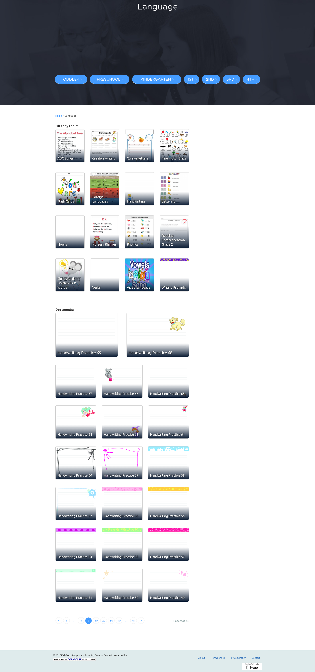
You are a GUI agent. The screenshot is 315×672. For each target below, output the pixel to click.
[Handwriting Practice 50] (122, 585)
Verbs (96, 287)
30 (111, 620)
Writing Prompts (174, 287)
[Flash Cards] (70, 188)
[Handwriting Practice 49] (168, 585)
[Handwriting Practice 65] (168, 381)
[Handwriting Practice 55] (168, 503)
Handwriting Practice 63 (121, 434)
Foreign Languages (100, 199)
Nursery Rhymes (104, 244)
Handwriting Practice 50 (121, 597)
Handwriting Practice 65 (167, 393)
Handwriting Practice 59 (121, 475)
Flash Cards (65, 201)
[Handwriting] (139, 188)
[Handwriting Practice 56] (122, 503)
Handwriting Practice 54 (74, 557)
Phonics (132, 244)
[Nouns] (70, 231)
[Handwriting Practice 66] (122, 381)
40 (119, 620)
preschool (108, 79)
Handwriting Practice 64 (74, 434)
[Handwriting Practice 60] (75, 462)
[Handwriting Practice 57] (75, 503)
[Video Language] (139, 275)
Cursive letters (137, 158)
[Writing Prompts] (174, 275)
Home (58, 115)
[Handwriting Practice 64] (75, 422)
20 (103, 620)
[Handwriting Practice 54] (75, 544)
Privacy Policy (238, 658)
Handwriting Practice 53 (121, 557)
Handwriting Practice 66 (121, 393)
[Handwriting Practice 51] (75, 585)
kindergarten (156, 79)
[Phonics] (139, 231)
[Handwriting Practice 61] (168, 422)
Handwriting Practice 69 (79, 352)
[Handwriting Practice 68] (158, 335)
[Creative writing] (104, 145)
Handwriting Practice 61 (167, 434)
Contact (256, 658)
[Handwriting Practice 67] (75, 381)
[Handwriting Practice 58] (168, 462)
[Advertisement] (157, 44)
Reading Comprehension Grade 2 (173, 240)
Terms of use (218, 658)
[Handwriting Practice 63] (122, 422)
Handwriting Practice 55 (167, 516)
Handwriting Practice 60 (74, 475)
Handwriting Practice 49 (167, 597)
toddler (70, 79)
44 (133, 620)
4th (250, 79)
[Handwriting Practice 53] (122, 544)
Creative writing (103, 158)
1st (191, 79)
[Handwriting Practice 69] (86, 335)
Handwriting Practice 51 (74, 597)
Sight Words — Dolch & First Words (68, 283)
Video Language (138, 287)
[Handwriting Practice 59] (122, 462)
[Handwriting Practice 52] (168, 544)
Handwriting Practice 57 (74, 516)
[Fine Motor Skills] (174, 145)
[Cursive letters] (139, 145)
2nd (210, 79)
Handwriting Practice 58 (167, 475)
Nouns (62, 244)
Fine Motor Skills (174, 158)
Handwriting (136, 201)
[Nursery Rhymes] (104, 231)
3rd (230, 79)
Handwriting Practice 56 (121, 516)
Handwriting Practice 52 (167, 557)
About (201, 658)
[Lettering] (174, 188)
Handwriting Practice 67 (74, 393)
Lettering (168, 201)
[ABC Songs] (70, 145)
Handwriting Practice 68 (150, 352)
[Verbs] (104, 275)
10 (96, 620)
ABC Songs (65, 158)
